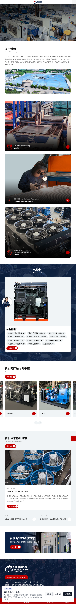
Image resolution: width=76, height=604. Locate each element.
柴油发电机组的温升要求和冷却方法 (16, 519)
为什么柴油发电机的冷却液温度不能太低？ (53, 519)
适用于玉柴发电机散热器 (56, 333)
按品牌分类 (11, 329)
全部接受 (68, 594)
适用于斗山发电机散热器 (57, 336)
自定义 (49, 594)
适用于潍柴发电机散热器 (53, 340)
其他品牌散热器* (48, 344)
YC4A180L (43, 413)
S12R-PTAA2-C (11, 413)
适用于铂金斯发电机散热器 (36, 333)
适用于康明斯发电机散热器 (16, 333)
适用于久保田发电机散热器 (16, 344)
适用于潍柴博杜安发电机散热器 (36, 336)
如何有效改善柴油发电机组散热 (17, 491)
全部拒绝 (58, 594)
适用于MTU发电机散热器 (34, 340)
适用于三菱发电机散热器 (15, 340)
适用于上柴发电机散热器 (15, 336)
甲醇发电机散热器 (33, 344)
